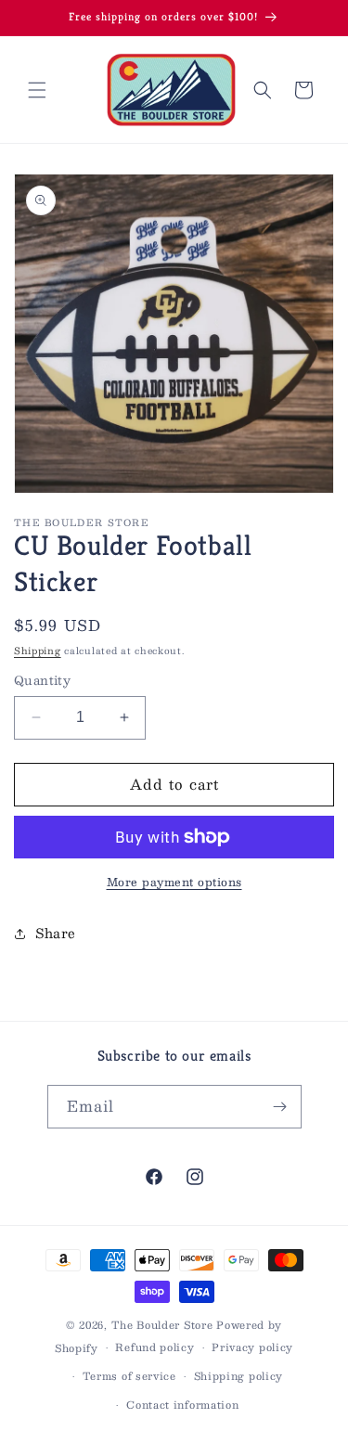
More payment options (174, 881)
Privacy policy (252, 1347)
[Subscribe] (280, 1106)
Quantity (42, 681)
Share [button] (55, 933)
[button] (37, 90)
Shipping (37, 650)
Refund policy (154, 1347)
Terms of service (129, 1376)
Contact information (182, 1404)
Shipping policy (239, 1376)
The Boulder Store (162, 1325)
